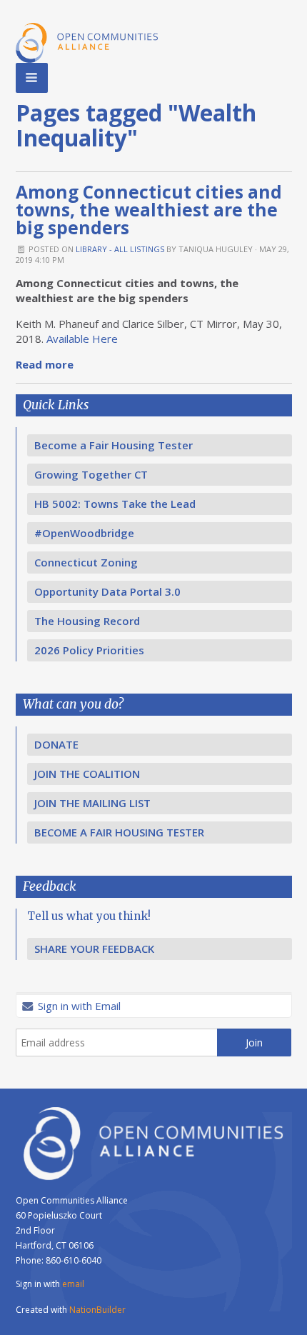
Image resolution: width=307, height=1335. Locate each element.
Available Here (83, 338)
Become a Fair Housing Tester (113, 445)
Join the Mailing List (92, 803)
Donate (56, 744)
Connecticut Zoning (86, 562)
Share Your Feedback (94, 948)
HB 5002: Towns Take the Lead (115, 503)
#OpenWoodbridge (84, 533)
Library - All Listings (120, 249)
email (73, 1284)
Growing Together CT (91, 474)
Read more (45, 364)
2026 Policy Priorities (89, 650)
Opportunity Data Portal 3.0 (107, 591)
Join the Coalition (87, 773)
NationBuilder (97, 1310)
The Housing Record (87, 621)
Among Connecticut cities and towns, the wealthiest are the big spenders (149, 209)
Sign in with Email (78, 1006)
